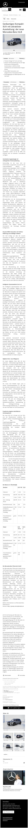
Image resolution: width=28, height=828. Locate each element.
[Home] (5, 4)
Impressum (5, 820)
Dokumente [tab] (13, 18)
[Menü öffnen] (24, 9)
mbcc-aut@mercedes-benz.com (9, 691)
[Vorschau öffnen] (14, 41)
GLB (14, 50)
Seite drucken (8, 675)
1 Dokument (7, 54)
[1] (15, 291)
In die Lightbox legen (15, 707)
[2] (22, 363)
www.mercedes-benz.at (9, 699)
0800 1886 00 (6, 690)
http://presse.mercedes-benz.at (15, 606)
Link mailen (22, 675)
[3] (16, 484)
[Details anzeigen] (24, 730)
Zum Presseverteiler (8, 812)
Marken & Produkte (13, 15)
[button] (20, 9)
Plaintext (21, 58)
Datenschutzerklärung (7, 819)
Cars (20, 15)
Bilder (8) (6, 713)
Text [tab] (4, 18)
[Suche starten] (9, 9)
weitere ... (6, 754)
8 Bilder (19, 52)
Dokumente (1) (7, 759)
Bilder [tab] (8, 18)
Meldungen (5, 15)
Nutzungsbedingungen (8, 817)
